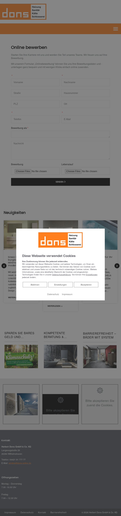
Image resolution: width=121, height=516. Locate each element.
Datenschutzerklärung (61, 274)
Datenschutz (53, 294)
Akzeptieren (86, 284)
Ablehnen (34, 284)
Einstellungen (60, 284)
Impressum (67, 294)
